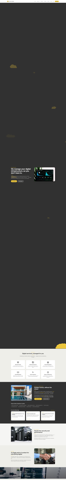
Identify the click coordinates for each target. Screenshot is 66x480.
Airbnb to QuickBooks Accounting (31, 405)
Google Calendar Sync (29, 406)
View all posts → (53, 410)
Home (35, 1)
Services (38, 1)
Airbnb (40, 392)
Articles (48, 1)
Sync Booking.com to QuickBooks (22, 405)
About (51, 1)
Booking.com (43, 392)
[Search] (53, 1)
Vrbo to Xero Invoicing (46, 405)
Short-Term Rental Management (36, 406)
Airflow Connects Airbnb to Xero (14, 405)
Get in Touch (56, 1)
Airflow (53, 391)
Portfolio (45, 1)
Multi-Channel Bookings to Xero (39, 405)
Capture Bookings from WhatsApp (21, 406)
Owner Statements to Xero (14, 406)
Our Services (20, 181)
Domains (42, 1)
